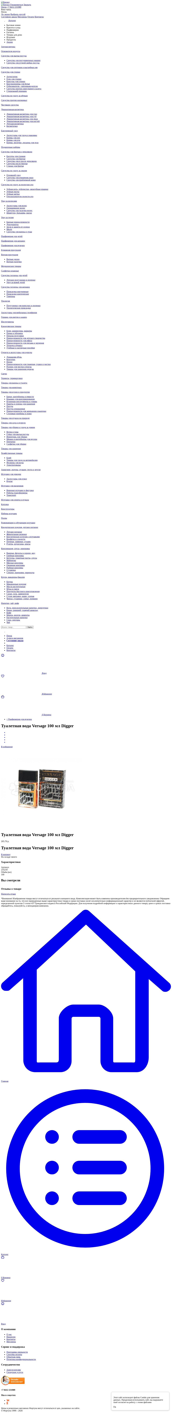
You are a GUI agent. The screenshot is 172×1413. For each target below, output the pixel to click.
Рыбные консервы (14, 568)
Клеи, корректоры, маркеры (19, 331)
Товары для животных (11, 387)
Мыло (9, 229)
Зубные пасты (12, 191)
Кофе (8, 613)
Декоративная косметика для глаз (21, 114)
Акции (9, 643)
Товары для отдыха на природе (15, 418)
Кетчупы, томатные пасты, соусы (21, 558)
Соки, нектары (13, 620)
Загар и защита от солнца (18, 227)
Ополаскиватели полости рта (19, 196)
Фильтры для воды (15, 462)
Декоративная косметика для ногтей (23, 121)
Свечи (4, 374)
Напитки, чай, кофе (10, 603)
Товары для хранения (11, 448)
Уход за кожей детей (15, 282)
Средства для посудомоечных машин (23, 60)
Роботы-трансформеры (16, 493)
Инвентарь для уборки (16, 437)
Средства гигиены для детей (14, 275)
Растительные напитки (17, 617)
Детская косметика (15, 124)
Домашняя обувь (14, 357)
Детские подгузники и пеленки (20, 280)
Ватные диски (12, 259)
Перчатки (10, 441)
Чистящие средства (10, 105)
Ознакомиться (16, 5)
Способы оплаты (14, 1354)
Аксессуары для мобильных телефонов (19, 312)
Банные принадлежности (18, 222)
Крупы (9, 582)
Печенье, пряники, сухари (18, 541)
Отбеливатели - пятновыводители (22, 86)
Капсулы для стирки (15, 81)
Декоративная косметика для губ (21, 116)
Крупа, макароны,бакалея (13, 577)
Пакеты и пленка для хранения (20, 404)
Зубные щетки (13, 194)
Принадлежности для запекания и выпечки (26, 411)
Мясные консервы (14, 563)
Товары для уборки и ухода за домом (18, 427)
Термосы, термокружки (12, 378)
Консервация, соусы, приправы (15, 548)
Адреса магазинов (14, 638)
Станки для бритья (15, 166)
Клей (8, 458)
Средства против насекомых (14, 100)
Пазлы (4, 518)
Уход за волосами (9, 201)
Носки (9, 362)
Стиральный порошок (16, 91)
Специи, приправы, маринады (20, 572)
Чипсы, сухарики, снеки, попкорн (22, 599)
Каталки (5, 504)
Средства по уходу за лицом (14, 170)
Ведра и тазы (12, 432)
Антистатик (11, 76)
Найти (30, 627)
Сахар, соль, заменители (17, 594)
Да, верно (5, 14)
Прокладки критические (17, 294)
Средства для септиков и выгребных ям (19, 67)
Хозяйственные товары (11, 453)
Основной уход (13, 175)
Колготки (10, 359)
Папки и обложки (14, 333)
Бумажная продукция (11, 250)
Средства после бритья (16, 163)
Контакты (39, 17)
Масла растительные (15, 586)
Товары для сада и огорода (13, 423)
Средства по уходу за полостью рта (17, 184)
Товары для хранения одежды (20, 369)
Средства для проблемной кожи (21, 180)
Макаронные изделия (16, 584)
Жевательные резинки (16, 534)
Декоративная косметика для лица (22, 119)
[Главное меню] (4, 631)
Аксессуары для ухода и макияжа (21, 135)
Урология (5, 301)
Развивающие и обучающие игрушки (18, 523)
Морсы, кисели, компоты (18, 615)
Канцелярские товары (11, 326)
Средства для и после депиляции (21, 161)
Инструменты (7, 322)
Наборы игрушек (9, 513)
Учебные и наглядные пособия (20, 348)
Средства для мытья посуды (14, 56)
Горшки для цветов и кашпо (14, 317)
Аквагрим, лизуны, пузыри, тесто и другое (21, 469)
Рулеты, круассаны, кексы (18, 544)
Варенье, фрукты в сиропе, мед (20, 553)
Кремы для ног (13, 138)
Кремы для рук (13, 140)
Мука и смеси (12, 589)
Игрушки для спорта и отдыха (15, 500)
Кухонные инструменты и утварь (21, 401)
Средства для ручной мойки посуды (23, 63)
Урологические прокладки (18, 308)
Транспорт (11, 495)
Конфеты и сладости (15, 539)
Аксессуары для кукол (16, 479)
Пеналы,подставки (15, 336)
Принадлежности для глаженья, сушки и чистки (28, 364)
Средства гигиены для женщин (15, 287)
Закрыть (27, 5)
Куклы (9, 481)
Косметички (12, 126)
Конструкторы (7, 509)
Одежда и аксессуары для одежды (16, 352)
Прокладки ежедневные (17, 291)
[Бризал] (86, 2)
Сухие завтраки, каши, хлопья (20, 596)
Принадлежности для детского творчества (25, 338)
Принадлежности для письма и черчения (25, 343)
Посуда (9, 406)
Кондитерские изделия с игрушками (23, 537)
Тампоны (10, 296)
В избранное (7, 747)
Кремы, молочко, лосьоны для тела (22, 142)
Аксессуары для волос (16, 205)
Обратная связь (13, 1357)
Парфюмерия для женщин (13, 241)
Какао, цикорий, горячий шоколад (22, 610)
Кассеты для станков (15, 156)
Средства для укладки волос (19, 210)
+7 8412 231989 (14, 7)
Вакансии (10, 1337)
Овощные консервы (15, 565)
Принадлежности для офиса (19, 340)
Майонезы (11, 560)
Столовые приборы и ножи (19, 413)
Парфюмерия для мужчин (13, 245)
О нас (9, 1334)
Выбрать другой (17, 14)
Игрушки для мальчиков (12, 486)
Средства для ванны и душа (19, 232)
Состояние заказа (9, 17)
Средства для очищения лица (19, 177)
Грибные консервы (15, 555)
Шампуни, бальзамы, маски (19, 213)
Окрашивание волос (15, 208)
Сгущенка (11, 570)
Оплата (30, 17)
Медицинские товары (11, 266)
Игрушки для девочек (11, 474)
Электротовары (13, 465)
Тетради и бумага (14, 345)
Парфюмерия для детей (11, 236)
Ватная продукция (9, 255)
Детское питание (14, 532)
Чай (8, 622)
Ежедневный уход (9, 131)
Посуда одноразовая (15, 409)
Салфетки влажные (10, 271)
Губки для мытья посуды (17, 434)
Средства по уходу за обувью (14, 96)
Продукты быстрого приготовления (23, 591)
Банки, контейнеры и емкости (20, 396)
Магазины (22, 17)
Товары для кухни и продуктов (15, 392)
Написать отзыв (8, 894)
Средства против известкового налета (23, 89)
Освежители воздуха (10, 51)
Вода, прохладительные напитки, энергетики (27, 608)
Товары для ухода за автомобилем (21, 460)
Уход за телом (7, 217)
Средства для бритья (15, 159)
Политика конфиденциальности (21, 1359)
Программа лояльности (17, 1352)
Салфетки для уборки (16, 444)
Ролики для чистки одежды (19, 367)
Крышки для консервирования (20, 399)
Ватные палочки (14, 262)
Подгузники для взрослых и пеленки (23, 305)
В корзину (5, 854)
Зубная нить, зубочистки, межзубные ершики (27, 189)
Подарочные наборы (10, 147)
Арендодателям (13, 1370)
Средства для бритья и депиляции (16, 152)
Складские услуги (14, 1372)
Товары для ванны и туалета (14, 383)
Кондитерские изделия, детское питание (19, 527)
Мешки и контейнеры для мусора (21, 439)
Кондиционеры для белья (18, 84)
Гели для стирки (13, 79)
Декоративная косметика (12, 109)
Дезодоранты (12, 224)
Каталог (10, 645)
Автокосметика (8, 47)
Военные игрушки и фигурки (20, 490)
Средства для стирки (10, 72)
